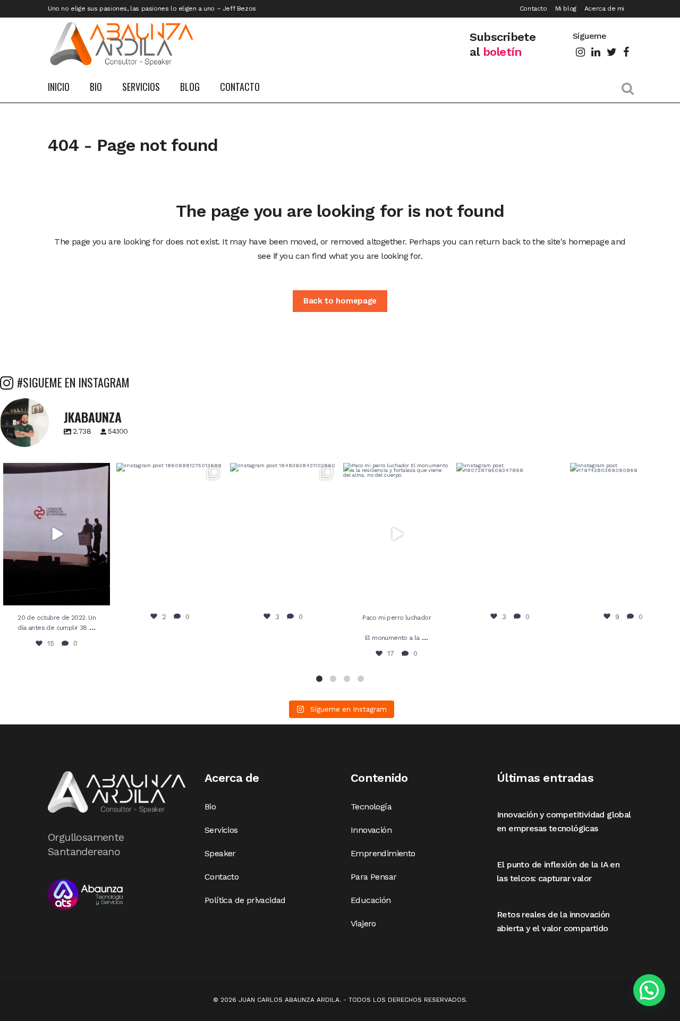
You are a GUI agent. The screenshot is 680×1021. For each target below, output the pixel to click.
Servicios (221, 830)
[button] (319, 679)
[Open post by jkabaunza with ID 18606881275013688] (169, 534)
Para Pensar (373, 877)
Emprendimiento (383, 853)
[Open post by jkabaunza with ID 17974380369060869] (623, 534)
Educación (371, 900)
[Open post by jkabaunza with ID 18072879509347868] (509, 534)
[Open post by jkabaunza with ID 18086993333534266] (396, 534)
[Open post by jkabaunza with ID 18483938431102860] (283, 534)
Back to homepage (340, 301)
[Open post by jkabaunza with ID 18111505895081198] (56, 534)
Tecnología (371, 806)
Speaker (220, 853)
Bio (210, 806)
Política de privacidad (245, 900)
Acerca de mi (604, 8)
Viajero (363, 923)
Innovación (371, 830)
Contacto (533, 8)
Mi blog (565, 8)
